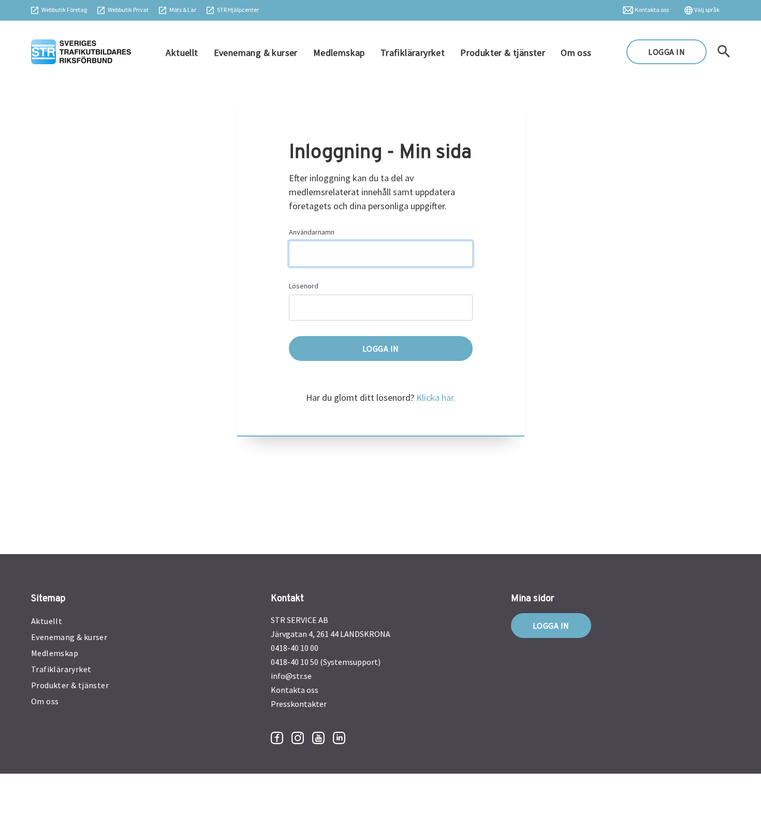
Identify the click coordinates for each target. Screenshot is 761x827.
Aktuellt (182, 53)
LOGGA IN (666, 52)
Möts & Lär (182, 9)
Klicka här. (436, 397)
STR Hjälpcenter (238, 9)
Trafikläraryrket (412, 53)
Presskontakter (299, 704)
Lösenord (303, 285)
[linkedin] (339, 738)
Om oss (576, 53)
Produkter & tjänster (502, 53)
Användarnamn (311, 232)
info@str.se (291, 676)
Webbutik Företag (64, 9)
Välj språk (707, 9)
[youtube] (318, 738)
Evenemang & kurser (256, 53)
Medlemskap (339, 53)
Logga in (551, 625)
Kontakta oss (652, 9)
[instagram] (297, 738)
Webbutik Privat (128, 9)
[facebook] (277, 738)
